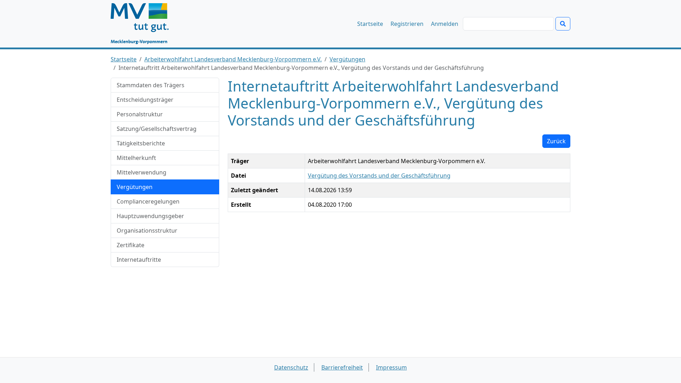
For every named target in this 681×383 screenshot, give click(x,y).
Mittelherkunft (136, 158)
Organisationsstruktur (147, 230)
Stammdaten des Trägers (150, 85)
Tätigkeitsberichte (141, 143)
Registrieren (407, 24)
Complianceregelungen (148, 201)
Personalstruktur (140, 114)
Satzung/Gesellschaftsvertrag (156, 129)
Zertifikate (130, 245)
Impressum (391, 367)
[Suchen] (562, 23)
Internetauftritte (139, 259)
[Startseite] (143, 23)
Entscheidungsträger (145, 100)
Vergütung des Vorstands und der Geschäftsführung (379, 175)
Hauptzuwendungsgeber (150, 216)
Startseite (370, 24)
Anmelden (444, 24)
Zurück (556, 141)
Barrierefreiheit (342, 367)
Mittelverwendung (141, 172)
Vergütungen (347, 59)
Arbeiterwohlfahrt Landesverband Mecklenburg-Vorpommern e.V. (233, 59)
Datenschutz (291, 367)
